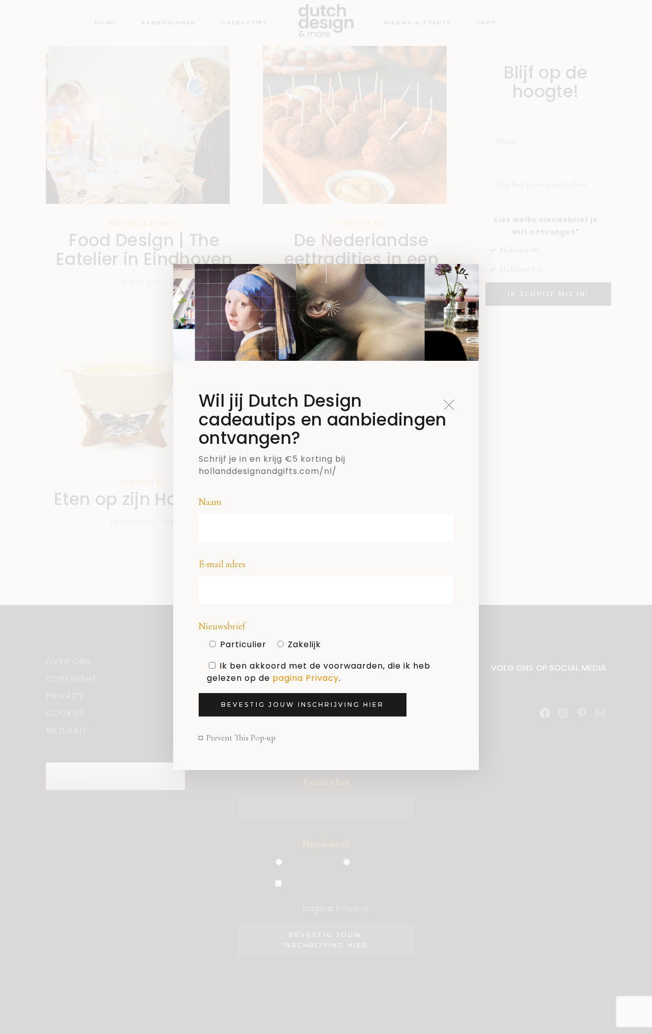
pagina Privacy (306, 678)
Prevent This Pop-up (241, 737)
